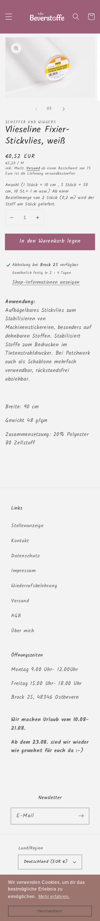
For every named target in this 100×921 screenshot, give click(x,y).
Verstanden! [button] (50, 911)
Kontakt (20, 541)
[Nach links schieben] (36, 109)
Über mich (22, 631)
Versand (33, 168)
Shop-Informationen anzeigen (46, 282)
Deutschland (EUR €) (46, 861)
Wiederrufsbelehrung (34, 586)
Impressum (23, 571)
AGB (16, 616)
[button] (8, 16)
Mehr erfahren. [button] (54, 896)
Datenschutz (25, 556)
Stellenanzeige (27, 526)
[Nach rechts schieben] (64, 109)
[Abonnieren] (81, 815)
